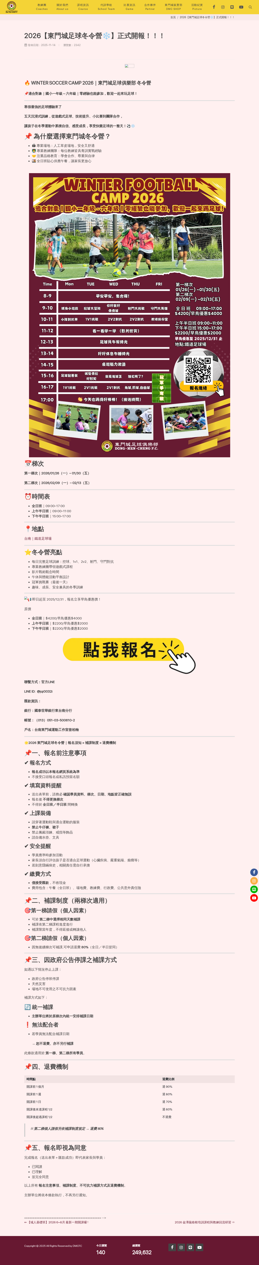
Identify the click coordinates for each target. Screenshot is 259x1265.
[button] (250, 7)
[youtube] (241, 7)
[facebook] (214, 7)
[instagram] (223, 7)
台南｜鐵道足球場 (38, 538)
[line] (232, 7)
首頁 (173, 17)
